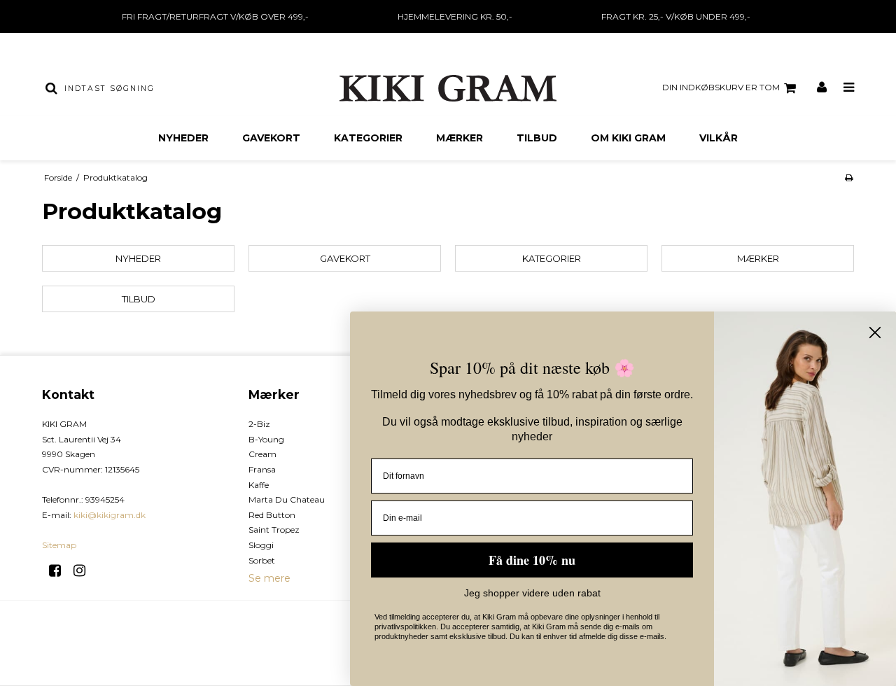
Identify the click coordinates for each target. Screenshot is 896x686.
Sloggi (261, 545)
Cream (262, 454)
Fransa (262, 469)
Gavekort (271, 138)
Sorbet (261, 560)
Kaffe (258, 484)
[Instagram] (84, 570)
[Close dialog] (875, 332)
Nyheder (183, 138)
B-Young (266, 439)
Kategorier (368, 138)
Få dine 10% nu (532, 560)
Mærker (459, 138)
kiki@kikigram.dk (110, 515)
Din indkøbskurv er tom (721, 87)
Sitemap (59, 545)
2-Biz (259, 424)
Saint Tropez (274, 529)
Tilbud (537, 138)
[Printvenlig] (849, 177)
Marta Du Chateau (286, 499)
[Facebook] (60, 570)
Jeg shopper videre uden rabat (532, 592)
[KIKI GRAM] (447, 88)
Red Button (271, 515)
